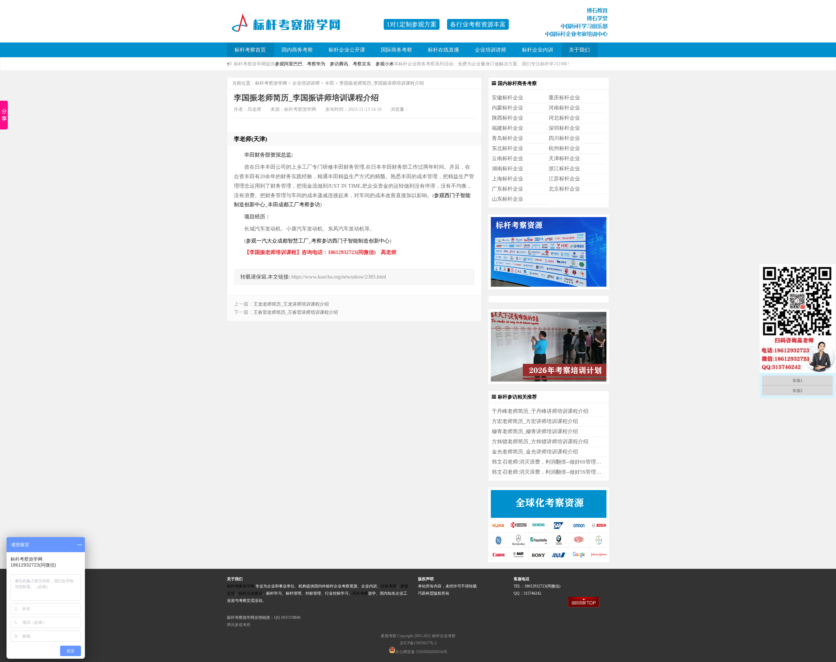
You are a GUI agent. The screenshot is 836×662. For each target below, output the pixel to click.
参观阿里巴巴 (288, 63)
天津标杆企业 (564, 158)
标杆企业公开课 (347, 50)
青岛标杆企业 (507, 138)
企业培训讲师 (490, 50)
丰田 (329, 83)
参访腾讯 (339, 63)
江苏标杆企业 (564, 178)
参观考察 (388, 636)
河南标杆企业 (564, 107)
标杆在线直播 (443, 50)
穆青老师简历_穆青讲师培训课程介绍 (535, 431)
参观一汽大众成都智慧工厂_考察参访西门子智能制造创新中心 (318, 241)
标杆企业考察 (444, 636)
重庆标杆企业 (564, 97)
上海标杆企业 (507, 178)
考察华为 (316, 63)
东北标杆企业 (507, 148)
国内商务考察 (297, 50)
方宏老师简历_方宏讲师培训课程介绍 (535, 421)
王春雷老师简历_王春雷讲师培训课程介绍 (295, 312)
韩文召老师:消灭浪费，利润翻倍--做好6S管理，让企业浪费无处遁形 (570, 462)
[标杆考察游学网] (302, 27)
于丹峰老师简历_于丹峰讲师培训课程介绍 (540, 411)
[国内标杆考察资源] (548, 287)
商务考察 (360, 593)
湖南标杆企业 (507, 168)
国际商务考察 (396, 50)
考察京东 (362, 63)
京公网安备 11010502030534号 (421, 652)
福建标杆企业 (507, 128)
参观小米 (385, 63)
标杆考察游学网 (271, 83)
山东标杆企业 (507, 199)
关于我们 (579, 50)
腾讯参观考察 (238, 624)
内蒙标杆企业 (507, 107)
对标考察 (388, 586)
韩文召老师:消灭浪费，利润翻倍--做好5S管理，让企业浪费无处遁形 (570, 472)
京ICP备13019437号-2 (418, 643)
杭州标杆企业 (564, 148)
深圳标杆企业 (564, 128)
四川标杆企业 (564, 138)
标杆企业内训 (537, 50)
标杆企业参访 (250, 593)
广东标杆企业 (507, 189)
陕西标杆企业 (507, 118)
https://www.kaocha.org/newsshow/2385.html (338, 277)
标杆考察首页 (250, 50)
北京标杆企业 (564, 189)
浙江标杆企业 (564, 168)
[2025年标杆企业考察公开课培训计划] (548, 382)
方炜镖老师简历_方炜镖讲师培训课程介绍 (540, 441)
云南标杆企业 (507, 158)
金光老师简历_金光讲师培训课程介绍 (535, 451)
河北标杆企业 (564, 118)
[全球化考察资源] (548, 560)
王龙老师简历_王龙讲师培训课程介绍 (291, 304)
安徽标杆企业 (507, 97)
